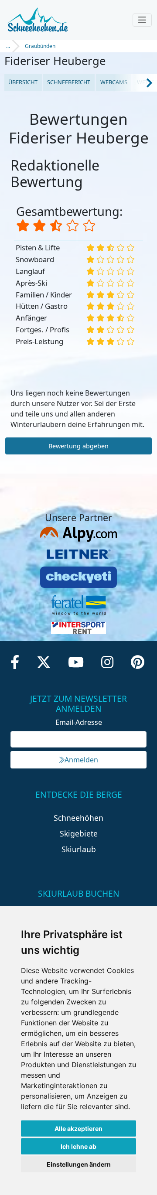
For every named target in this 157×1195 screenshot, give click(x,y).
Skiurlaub (78, 849)
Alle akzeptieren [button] (78, 1128)
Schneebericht (68, 82)
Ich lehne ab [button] (78, 1146)
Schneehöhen (78, 818)
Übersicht (23, 82)
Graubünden (40, 46)
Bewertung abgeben (78, 446)
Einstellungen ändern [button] (79, 1164)
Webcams (113, 82)
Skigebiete (79, 833)
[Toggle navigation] (142, 20)
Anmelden (81, 760)
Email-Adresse (78, 722)
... (8, 46)
